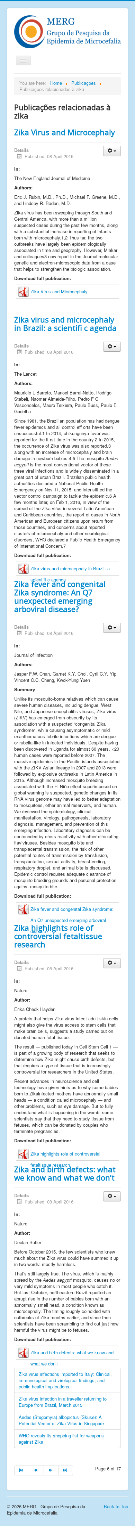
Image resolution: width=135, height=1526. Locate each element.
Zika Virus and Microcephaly (64, 132)
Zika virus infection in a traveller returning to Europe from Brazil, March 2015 (63, 1401)
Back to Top (116, 1506)
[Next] (51, 1470)
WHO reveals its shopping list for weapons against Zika (61, 1438)
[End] (65, 1470)
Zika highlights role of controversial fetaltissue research (58, 935)
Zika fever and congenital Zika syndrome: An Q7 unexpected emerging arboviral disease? (60, 596)
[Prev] (36, 1470)
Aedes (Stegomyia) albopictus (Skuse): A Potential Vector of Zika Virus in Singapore (61, 1420)
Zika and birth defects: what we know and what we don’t (65, 1173)
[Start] (21, 1470)
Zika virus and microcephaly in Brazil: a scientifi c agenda (65, 323)
